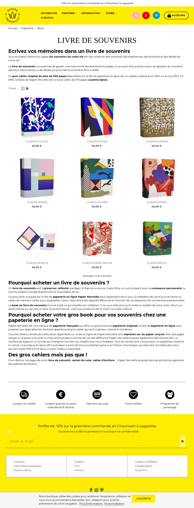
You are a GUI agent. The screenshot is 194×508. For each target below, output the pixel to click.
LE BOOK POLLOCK (37, 141)
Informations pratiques (27, 466)
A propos (19, 461)
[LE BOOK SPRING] (157, 178)
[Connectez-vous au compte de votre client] (146, 15)
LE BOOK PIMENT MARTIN (97, 263)
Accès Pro (141, 470)
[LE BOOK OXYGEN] (97, 117)
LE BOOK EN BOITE (37, 263)
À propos (47, 17)
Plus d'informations (91, 503)
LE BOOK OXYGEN (97, 141)
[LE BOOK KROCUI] (157, 238)
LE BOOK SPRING (157, 202)
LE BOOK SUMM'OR (157, 141)
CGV (76, 466)
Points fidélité (133, 403)
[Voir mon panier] (158, 15)
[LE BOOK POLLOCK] (37, 117)
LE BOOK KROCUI (157, 263)
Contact (79, 470)
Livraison (79, 461)
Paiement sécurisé (97, 403)
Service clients (22, 470)
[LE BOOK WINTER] (37, 178)
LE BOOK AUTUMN (97, 202)
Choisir (12, 88)
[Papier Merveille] (22, 15)
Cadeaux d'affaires (146, 461)
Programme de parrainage (170, 405)
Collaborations (143, 466)
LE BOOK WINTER (37, 202)
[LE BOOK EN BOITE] (37, 238)
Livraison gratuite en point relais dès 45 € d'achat (60, 405)
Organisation (90, 13)
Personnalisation (114, 503)
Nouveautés (49, 13)
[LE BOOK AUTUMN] (97, 178)
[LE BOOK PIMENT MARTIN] (97, 238)
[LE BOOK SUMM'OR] (157, 117)
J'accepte (143, 498)
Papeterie (68, 13)
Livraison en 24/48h (24, 403)
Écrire (110, 13)
